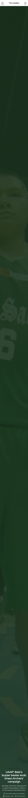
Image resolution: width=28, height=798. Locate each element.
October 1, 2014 (9, 796)
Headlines (11, 768)
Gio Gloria (9, 793)
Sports (17, 768)
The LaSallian (14, 3)
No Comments (21, 796)
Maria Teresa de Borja (19, 793)
